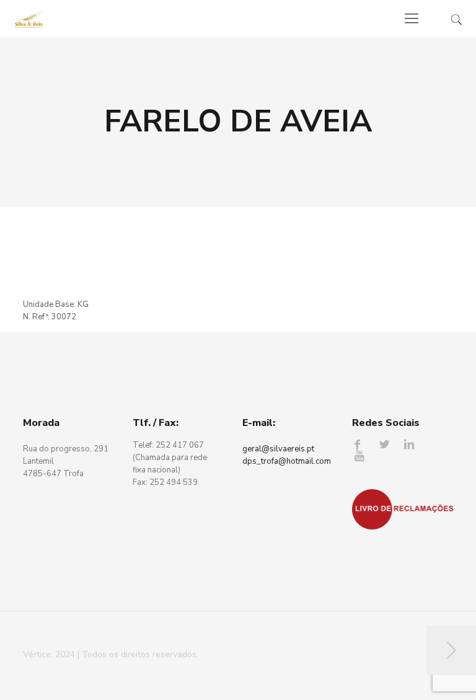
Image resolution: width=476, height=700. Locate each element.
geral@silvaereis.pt (278, 448)
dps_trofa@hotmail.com (286, 461)
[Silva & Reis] (29, 18)
